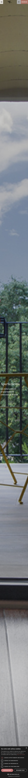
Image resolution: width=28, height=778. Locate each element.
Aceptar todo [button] (7, 770)
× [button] (26, 748)
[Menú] (1, 2)
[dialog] (14, 762)
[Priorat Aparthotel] (10, 2)
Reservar (24, 2)
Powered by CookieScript (14, 776)
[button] (14, 774)
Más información (21, 754)
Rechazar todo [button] (20, 770)
